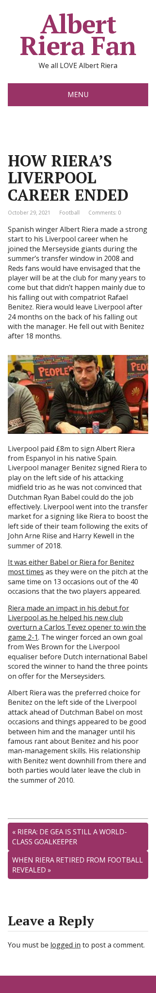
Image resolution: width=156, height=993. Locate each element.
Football (69, 212)
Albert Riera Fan (78, 34)
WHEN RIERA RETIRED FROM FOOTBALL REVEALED (77, 864)
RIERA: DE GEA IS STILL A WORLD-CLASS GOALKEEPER (69, 836)
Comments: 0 (104, 212)
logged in (65, 945)
